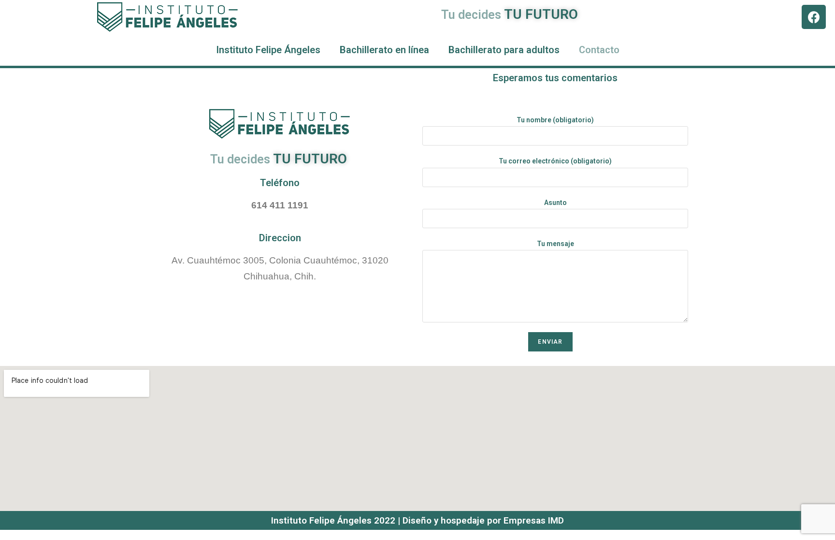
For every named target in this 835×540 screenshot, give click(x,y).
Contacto (599, 50)
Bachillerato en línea (384, 50)
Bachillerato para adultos (504, 50)
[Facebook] (814, 17)
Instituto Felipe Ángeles (268, 50)
